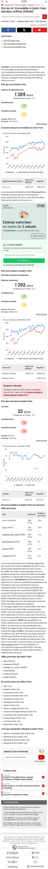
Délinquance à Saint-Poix (13, 702)
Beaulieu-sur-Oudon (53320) (15, 667)
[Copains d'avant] (12, 862)
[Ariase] (12, 866)
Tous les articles (15, 841)
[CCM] (35, 853)
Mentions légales (39, 841)
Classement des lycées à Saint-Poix (18, 715)
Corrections (29, 841)
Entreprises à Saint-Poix (13, 692)
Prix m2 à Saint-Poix (11, 40)
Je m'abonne (22, 260)
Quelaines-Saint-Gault (25, 21)
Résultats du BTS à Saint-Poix (15, 743)
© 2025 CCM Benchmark (29, 843)
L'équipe (20, 837)
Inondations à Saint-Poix (13, 699)
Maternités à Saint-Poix (13, 724)
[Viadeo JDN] (35, 862)
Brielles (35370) (9, 677)
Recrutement (9, 839)
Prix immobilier (20, 5)
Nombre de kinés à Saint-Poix (15, 696)
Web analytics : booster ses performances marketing (21, 786)
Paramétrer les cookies (36, 839)
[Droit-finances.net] (35, 857)
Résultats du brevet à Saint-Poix (16, 740)
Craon (12, 21)
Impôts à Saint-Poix (11, 705)
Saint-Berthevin (41, 21)
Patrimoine (9, 5)
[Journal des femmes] (12, 853)
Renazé (5, 549)
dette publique (7, 644)
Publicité (35, 837)
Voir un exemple (40, 761)
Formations (9, 771)
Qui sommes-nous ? (9, 837)
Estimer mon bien (38, 236)
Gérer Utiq (6, 841)
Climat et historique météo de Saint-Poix (20, 711)
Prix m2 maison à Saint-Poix (14, 44)
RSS (23, 841)
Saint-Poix (7, 686)
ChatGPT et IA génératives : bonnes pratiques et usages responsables (18, 777)
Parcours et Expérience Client (15, 793)
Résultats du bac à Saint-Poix (15, 737)
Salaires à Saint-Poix (11, 689)
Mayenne (31, 5)
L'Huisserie (5, 556)
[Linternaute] (12, 857)
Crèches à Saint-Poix (12, 721)
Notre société (28, 837)
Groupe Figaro (15, 843)
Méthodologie (41, 124)
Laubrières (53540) (11, 664)
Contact (42, 837)
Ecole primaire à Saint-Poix (14, 718)
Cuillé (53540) (9, 671)
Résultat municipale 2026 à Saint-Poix (18, 733)
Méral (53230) (9, 661)
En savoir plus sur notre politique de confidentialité (18, 265)
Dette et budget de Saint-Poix (15, 708)
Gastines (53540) (10, 674)
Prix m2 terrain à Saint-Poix (14, 47)
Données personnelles (21, 839)
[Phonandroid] (35, 866)
